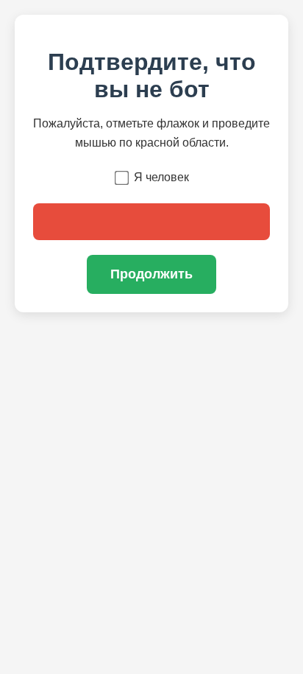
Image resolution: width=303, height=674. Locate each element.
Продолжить (151, 274)
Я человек (161, 177)
